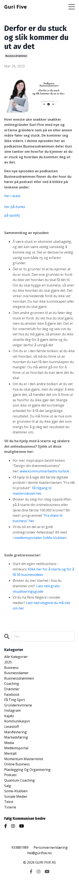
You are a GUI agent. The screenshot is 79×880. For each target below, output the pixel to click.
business (11, 667)
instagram (12, 710)
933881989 (19, 847)
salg (7, 785)
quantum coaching (19, 780)
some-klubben (16, 791)
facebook (11, 694)
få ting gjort (14, 699)
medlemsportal (16, 748)
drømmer (12, 689)
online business (17, 764)
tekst (8, 801)
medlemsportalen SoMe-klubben (40, 537)
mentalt (10, 753)
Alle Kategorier (16, 656)
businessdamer (16, 673)
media (9, 742)
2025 (8, 662)
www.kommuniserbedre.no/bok (44, 471)
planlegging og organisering (27, 769)
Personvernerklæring (50, 847)
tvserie (10, 807)
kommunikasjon (17, 721)
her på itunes (14, 206)
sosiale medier (15, 796)
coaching (11, 683)
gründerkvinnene (18, 705)
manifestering (15, 732)
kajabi (9, 716)
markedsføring (16, 737)
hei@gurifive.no (39, 853)
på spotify (12, 215)
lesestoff (11, 726)
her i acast (12, 196)
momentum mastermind (23, 759)
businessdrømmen (16, 55)
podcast (10, 775)
